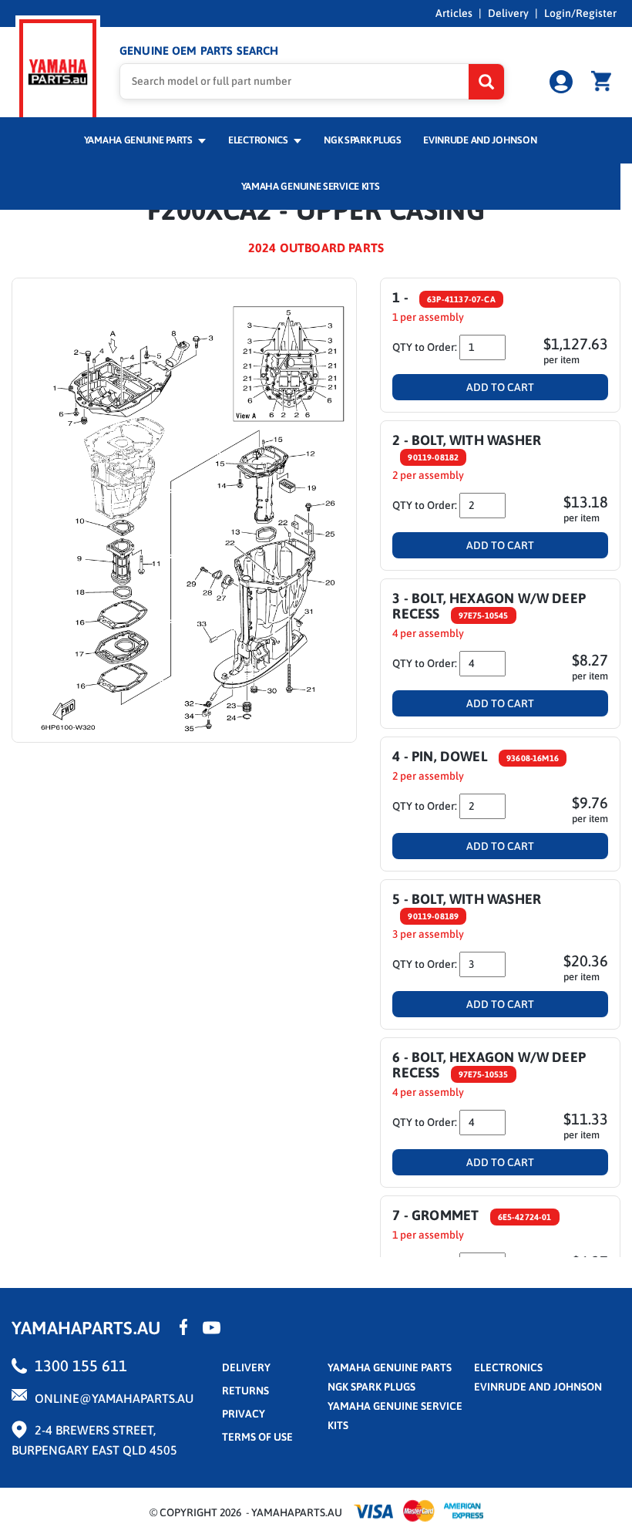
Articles (453, 13)
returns (245, 1390)
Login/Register (580, 13)
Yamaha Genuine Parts (139, 140)
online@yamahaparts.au (114, 1398)
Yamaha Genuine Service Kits (310, 186)
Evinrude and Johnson (479, 140)
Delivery (508, 13)
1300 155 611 (81, 1365)
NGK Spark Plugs (362, 140)
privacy (243, 1414)
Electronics (259, 140)
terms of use (257, 1437)
